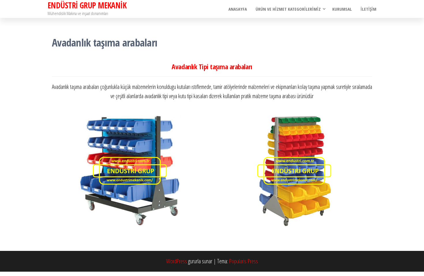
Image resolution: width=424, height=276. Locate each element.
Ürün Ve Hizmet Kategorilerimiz (288, 9)
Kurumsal (342, 9)
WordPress (176, 261)
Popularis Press (243, 261)
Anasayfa (237, 9)
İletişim (368, 9)
